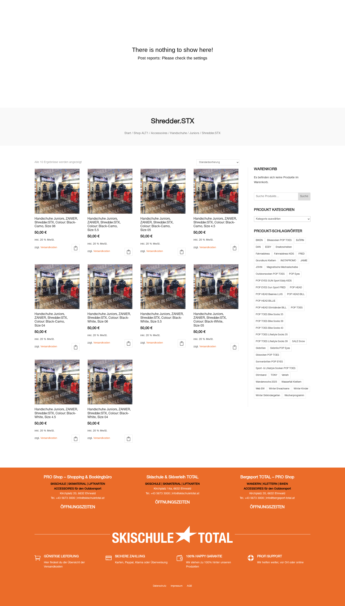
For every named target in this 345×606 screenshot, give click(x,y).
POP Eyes (294, 274)
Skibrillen (261, 348)
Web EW (260, 389)
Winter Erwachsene (279, 389)
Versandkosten (49, 247)
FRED (301, 254)
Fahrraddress (263, 254)
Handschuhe (178, 133)
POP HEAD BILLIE (265, 301)
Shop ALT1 (141, 133)
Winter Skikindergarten (268, 395)
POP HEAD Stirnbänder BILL (271, 308)
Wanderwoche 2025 (266, 382)
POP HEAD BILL (296, 294)
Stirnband (261, 375)
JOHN (259, 267)
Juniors (194, 133)
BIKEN (259, 240)
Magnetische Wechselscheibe (282, 267)
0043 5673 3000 (256, 10)
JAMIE (303, 261)
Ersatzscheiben (284, 247)
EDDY (268, 247)
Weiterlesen (76, 248)
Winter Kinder (301, 389)
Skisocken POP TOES (267, 355)
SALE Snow (298, 341)
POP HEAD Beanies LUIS (269, 294)
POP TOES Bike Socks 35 (269, 314)
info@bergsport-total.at (280, 498)
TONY (274, 375)
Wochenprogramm (294, 395)
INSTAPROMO (288, 261)
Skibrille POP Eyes (280, 348)
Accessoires (159, 133)
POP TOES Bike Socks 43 (269, 328)
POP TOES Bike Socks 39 (269, 321)
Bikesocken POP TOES (279, 240)
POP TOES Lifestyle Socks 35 (272, 335)
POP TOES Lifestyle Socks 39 (272, 341)
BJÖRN (300, 240)
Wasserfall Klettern (291, 382)
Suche (304, 196)
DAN (258, 247)
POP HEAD (296, 287)
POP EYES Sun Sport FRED (271, 287)
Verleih (285, 375)
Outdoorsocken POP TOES (270, 274)
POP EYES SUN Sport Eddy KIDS (274, 281)
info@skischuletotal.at (298, 10)
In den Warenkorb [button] (129, 252)
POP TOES (297, 308)
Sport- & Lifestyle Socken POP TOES (275, 368)
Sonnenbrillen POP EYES (269, 362)
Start (127, 133)
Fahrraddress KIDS (284, 254)
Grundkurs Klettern (266, 261)
